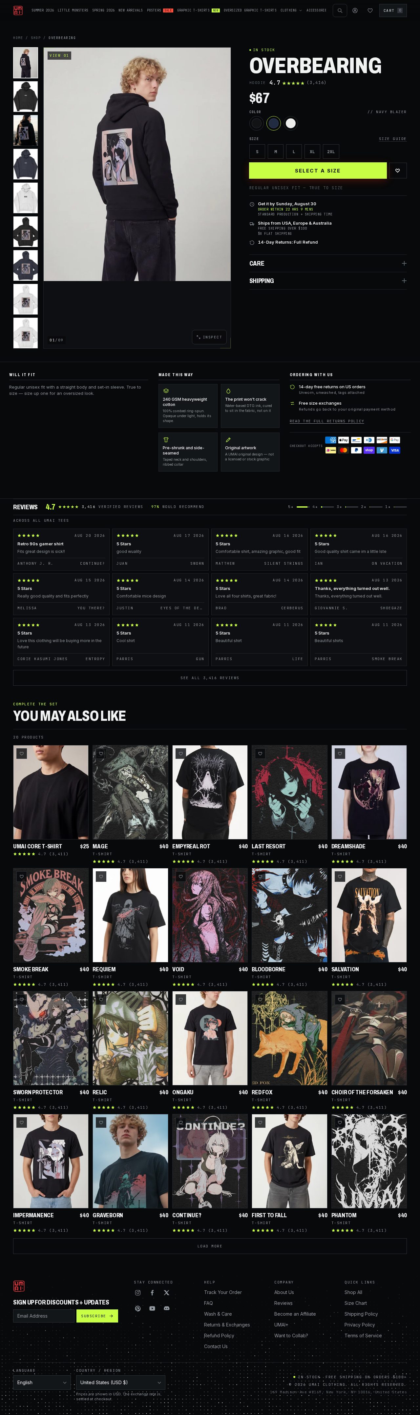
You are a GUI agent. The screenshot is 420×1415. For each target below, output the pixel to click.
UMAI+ (281, 1324)
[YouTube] (152, 1308)
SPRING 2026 (103, 10)
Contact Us (216, 1346)
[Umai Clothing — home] (18, 10)
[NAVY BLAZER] (273, 123)
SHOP (36, 38)
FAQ (208, 1303)
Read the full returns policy (327, 421)
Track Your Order (223, 1292)
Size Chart (356, 1303)
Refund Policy (219, 1335)
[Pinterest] (138, 1308)
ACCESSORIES (317, 10)
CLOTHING (289, 10)
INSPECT (212, 337)
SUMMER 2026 (43, 10)
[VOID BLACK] (256, 123)
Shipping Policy (361, 1314)
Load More (210, 1246)
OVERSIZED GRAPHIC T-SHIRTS (250, 10)
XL (312, 151)
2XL (331, 151)
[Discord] (166, 1308)
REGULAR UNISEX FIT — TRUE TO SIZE (296, 188)
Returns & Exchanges (227, 1324)
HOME (18, 38)
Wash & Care (218, 1314)
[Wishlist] (370, 10)
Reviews (283, 1303)
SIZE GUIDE (393, 138)
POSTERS (159, 10)
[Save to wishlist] (21, 753)
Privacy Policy (360, 1324)
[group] (137, 164)
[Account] (355, 10)
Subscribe (93, 1316)
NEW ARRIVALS (130, 10)
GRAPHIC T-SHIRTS (198, 10)
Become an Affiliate (295, 1314)
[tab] (25, 62)
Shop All (353, 1292)
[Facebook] (152, 1292)
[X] (166, 1292)
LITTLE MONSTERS (73, 10)
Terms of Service (363, 1335)
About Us (284, 1292)
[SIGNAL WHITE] (291, 123)
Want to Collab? (291, 1335)
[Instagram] (138, 1292)
